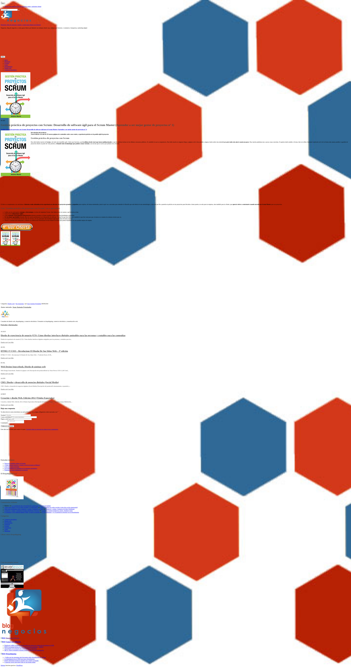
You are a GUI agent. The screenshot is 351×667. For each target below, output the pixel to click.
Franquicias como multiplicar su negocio (16, 470)
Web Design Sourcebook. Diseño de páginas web (23, 366)
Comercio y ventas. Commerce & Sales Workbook (59, 509)
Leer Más (11, 342)
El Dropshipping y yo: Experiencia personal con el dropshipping (60, 512)
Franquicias (7, 527)
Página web (4, 419)
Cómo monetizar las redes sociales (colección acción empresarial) (59, 507)
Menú (2, 3)
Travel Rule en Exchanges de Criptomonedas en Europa (20, 648)
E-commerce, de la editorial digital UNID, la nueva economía (22, 512)
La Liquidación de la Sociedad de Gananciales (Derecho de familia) (31, 506)
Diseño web (7, 68)
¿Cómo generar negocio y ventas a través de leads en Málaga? (22, 465)
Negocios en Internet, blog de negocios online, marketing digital (22, 6)
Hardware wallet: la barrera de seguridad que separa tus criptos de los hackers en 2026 (29, 645)
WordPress (19, 665)
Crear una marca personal (11, 467)
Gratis (6, 65)
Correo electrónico (6, 417)
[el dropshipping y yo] (12, 499)
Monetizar (7, 61)
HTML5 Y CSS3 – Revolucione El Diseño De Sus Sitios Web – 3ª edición (34, 351)
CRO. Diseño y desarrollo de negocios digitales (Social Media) (30, 382)
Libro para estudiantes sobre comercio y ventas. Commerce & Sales (23, 509)
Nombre (3, 415)
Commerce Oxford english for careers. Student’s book (57, 510)
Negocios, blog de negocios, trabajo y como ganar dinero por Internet (21, 25)
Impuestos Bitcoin (12, 638)
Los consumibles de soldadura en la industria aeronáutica (20, 468)
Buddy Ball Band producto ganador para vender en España (21, 660)
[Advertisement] (55, 43)
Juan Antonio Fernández (34, 304)
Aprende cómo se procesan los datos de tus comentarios (42, 429)
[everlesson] (12, 587)
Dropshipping (8, 66)
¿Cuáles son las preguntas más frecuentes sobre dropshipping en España (25, 657)
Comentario (4, 423)
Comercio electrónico (10, 70)
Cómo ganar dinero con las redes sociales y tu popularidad (21, 507)
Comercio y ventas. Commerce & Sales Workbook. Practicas (21, 510)
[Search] (18, 10)
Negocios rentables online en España (15, 463)
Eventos (6, 63)
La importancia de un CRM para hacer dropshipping (19, 659)
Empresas (7, 524)
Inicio (6, 60)
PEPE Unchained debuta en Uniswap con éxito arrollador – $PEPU (24, 647)
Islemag (3, 665)
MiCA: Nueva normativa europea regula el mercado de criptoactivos (24, 650)
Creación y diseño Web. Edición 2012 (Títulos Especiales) (27, 398)
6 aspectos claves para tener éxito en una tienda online (19, 662)
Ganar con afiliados (13, 642)
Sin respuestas (20, 304)
